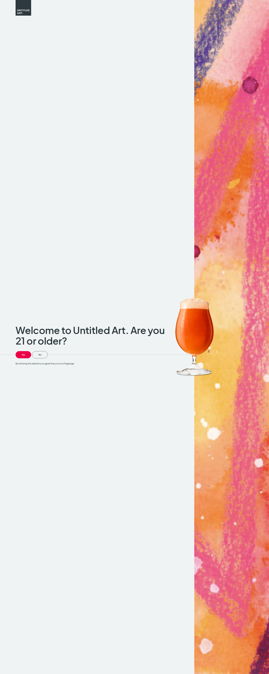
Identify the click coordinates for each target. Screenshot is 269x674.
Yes (23, 354)
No (39, 354)
